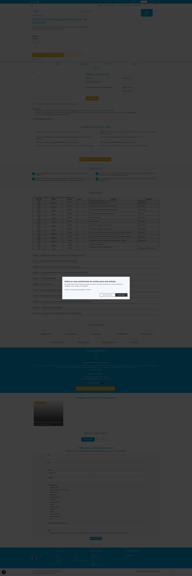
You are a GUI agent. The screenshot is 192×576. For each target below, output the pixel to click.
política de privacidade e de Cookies (82, 289)
